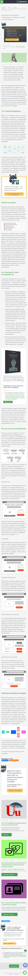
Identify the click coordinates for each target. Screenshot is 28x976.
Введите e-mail (8, 390)
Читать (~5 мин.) (8, 874)
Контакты (14, 966)
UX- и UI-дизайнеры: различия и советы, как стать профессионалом (13, 824)
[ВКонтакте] (5, 760)
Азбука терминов (20, 46)
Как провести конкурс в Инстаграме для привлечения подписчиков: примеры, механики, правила (13, 864)
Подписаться (8, 402)
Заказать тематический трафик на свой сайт (14, 194)
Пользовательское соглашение (10, 973)
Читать (5, 834)
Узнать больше (15, 791)
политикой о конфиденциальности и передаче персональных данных (15, 396)
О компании (16, 974)
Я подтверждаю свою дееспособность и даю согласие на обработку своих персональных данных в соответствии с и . (15, 396)
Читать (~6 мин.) (8, 914)
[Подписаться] (25, 951)
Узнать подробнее (9, 943)
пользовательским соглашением (15, 398)
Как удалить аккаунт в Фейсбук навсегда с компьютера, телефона (13, 903)
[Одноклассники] (14, 760)
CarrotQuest (4, 753)
